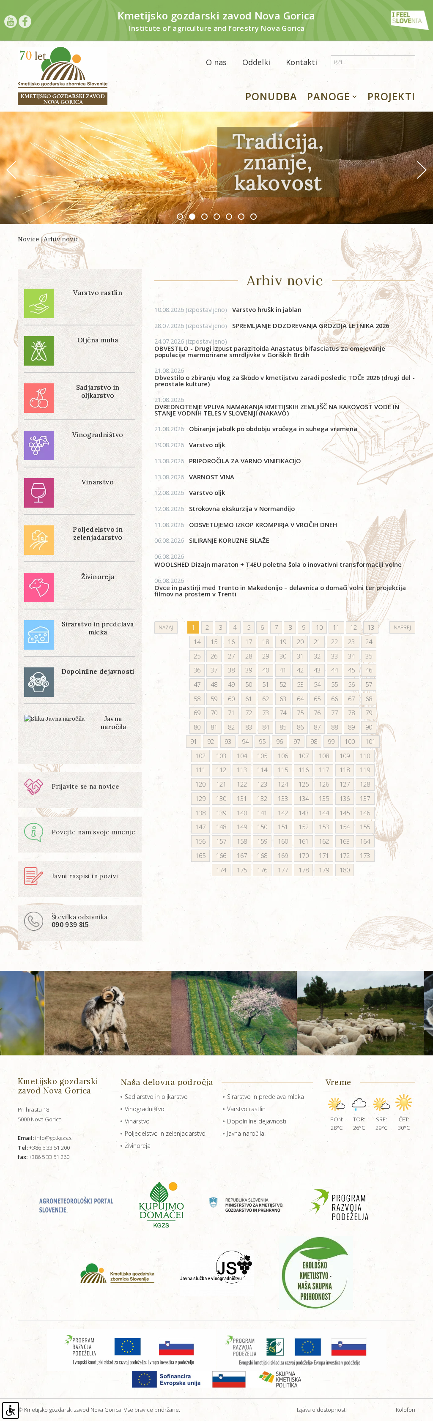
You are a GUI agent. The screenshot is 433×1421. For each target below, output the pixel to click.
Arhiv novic (61, 239)
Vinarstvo (137, 1121)
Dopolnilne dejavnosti (256, 1121)
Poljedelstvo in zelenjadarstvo (165, 1133)
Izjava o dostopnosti (322, 1409)
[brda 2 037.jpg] (182, 1013)
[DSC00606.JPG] (308, 1013)
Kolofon (405, 1409)
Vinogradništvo (144, 1109)
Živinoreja (138, 1146)
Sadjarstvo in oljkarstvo (156, 1097)
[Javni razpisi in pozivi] (71, 883)
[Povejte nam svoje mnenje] (79, 840)
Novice (28, 239)
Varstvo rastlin (246, 1109)
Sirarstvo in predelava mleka (265, 1097)
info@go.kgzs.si (45, 1138)
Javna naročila (245, 1133)
